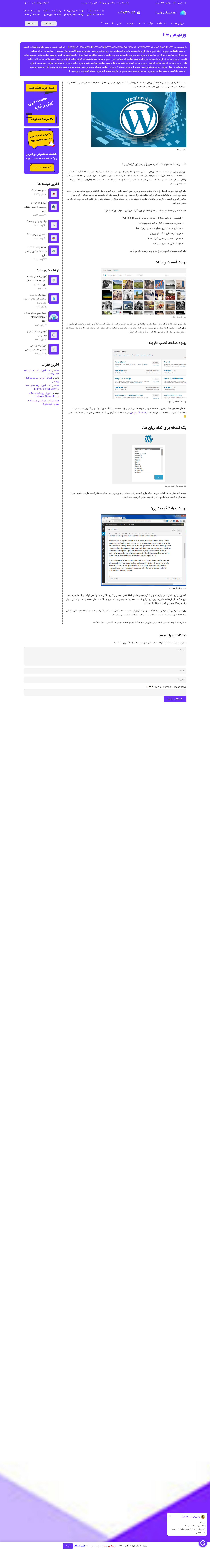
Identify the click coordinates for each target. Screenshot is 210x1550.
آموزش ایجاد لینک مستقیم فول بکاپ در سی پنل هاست (35, 299)
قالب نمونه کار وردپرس (114, 63)
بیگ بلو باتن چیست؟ (37, 221)
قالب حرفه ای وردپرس (142, 59)
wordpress (118, 47)
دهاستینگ (54, 370)
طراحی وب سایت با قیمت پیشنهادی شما (103, 55)
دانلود (122, 51)
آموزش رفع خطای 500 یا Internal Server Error (35, 317)
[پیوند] (183, 12)
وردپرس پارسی (162, 71)
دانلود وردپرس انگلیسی (79, 51)
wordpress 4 (131, 47)
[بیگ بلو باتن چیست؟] (53, 225)
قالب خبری (127, 59)
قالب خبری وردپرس (112, 59)
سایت (50, 51)
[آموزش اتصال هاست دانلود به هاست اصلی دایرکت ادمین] (53, 280)
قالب (70, 55)
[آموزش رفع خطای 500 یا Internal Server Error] (53, 316)
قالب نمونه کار (132, 63)
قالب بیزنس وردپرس (38, 55)
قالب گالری (38, 59)
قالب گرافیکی (167, 63)
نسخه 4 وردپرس (132, 67)
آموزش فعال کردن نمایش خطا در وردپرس (36, 348)
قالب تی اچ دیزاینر (162, 59)
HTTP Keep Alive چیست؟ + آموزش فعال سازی (36, 251)
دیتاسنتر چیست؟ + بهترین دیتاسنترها (43, 402)
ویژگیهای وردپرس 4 (78, 71)
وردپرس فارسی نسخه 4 (115, 71)
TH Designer (71, 47)
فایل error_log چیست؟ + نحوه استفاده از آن (35, 207)
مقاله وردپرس (147, 67)
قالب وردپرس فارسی (67, 63)
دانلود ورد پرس (112, 51)
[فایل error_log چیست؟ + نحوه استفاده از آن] (53, 206)
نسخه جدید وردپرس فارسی (67, 67)
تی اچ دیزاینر (142, 51)
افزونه (40, 47)
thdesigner (84, 47)
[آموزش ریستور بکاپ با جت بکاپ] (53, 335)
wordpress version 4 (150, 47)
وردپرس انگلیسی (177, 71)
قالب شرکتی (81, 59)
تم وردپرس (154, 51)
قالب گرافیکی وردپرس (150, 63)
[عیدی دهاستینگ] (53, 193)
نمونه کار (50, 67)
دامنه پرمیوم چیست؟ (37, 234)
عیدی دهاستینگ (39, 190)
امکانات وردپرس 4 (168, 51)
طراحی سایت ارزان (172, 55)
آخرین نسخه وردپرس (53, 47)
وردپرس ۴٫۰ (174, 35)
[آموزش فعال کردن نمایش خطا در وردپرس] (53, 349)
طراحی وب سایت (131, 55)
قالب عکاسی (49, 59)
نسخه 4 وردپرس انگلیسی (112, 67)
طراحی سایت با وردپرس (151, 55)
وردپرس (42, 67)
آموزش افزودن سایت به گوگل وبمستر (41, 372)
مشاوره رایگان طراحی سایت (167, 67)
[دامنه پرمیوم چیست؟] (53, 238)
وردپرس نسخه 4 (95, 71)
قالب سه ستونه (95, 59)
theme (94, 47)
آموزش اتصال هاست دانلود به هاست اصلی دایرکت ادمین (36, 281)
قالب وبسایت (97, 63)
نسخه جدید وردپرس (90, 67)
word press (105, 47)
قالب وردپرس (84, 63)
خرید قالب (130, 51)
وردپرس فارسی (134, 71)
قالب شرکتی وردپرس (65, 59)
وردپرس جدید (147, 71)
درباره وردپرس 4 (61, 51)
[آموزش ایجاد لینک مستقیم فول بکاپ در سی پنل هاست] (53, 298)
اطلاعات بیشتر (79, 1546)
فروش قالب (78, 55)
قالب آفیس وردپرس (57, 55)
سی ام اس (41, 51)
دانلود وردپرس (97, 51)
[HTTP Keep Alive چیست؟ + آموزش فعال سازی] (53, 250)
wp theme (167, 47)
